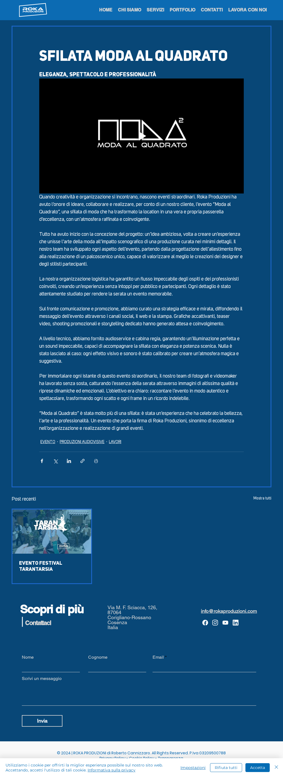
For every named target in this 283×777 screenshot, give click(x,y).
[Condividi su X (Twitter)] (55, 461)
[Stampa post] (96, 461)
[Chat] (205, 622)
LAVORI (115, 442)
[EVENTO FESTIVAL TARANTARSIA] (51, 531)
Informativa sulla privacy (111, 770)
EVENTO (47, 442)
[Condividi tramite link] (82, 461)
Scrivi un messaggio (42, 678)
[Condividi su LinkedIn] (69, 461)
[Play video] (141, 136)
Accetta (257, 767)
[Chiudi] (276, 768)
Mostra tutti (262, 498)
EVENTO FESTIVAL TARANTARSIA (40, 566)
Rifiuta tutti (226, 767)
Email (158, 657)
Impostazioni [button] (193, 767)
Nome (28, 657)
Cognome (98, 657)
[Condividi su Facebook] (41, 461)
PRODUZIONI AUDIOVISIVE (82, 442)
